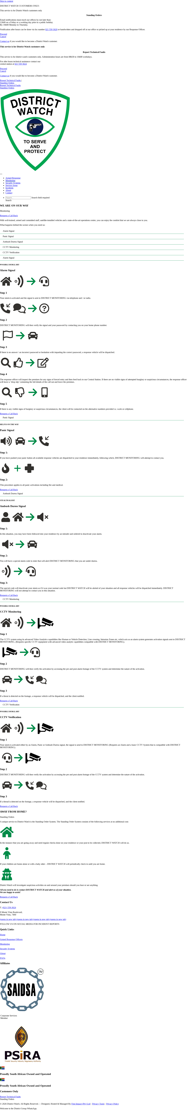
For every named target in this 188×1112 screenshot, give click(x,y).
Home (2, 935)
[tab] (92, 231)
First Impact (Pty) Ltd (80, 1104)
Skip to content (6, 1)
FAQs (2, 958)
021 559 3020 (51, 29)
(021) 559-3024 (9, 907)
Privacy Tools (98, 1104)
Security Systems (7, 949)
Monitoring (5, 944)
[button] (8, 200)
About (3, 953)
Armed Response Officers (11, 939)
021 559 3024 (21, 64)
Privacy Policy (112, 1104)
